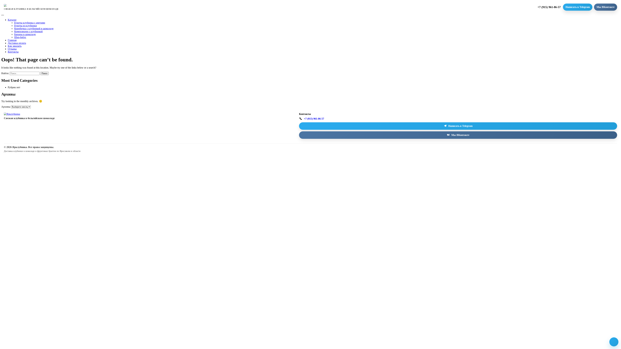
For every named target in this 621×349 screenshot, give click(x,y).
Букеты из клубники (25, 25)
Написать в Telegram (578, 7)
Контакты (13, 51)
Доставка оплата (17, 43)
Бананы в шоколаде (25, 34)
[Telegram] (613, 341)
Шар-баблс (20, 37)
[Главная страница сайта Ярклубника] (12, 114)
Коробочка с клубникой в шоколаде (34, 28)
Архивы (5, 106)
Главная (12, 40)
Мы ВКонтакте (606, 7)
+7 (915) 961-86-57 (549, 7)
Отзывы (12, 49)
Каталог (12, 19)
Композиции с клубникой (28, 31)
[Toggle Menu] (2, 15)
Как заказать (15, 46)
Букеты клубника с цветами (29, 22)
